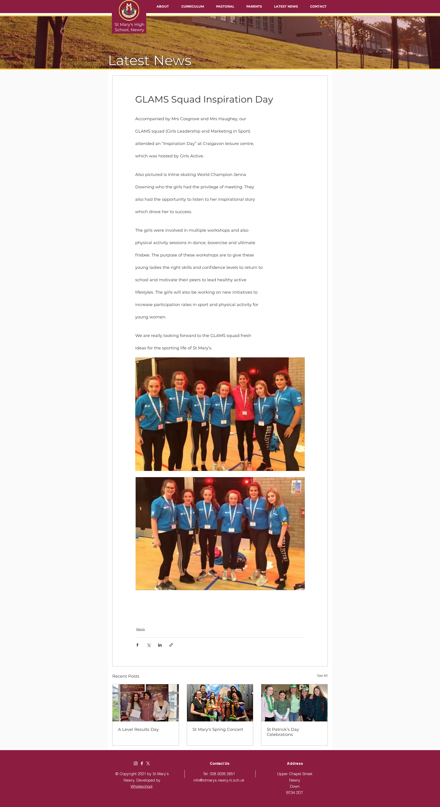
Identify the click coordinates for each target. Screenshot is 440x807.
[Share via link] (171, 645)
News (140, 629)
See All (322, 675)
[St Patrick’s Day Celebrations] (294, 702)
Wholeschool (141, 786)
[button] (162, 6)
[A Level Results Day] (146, 702)
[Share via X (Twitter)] (148, 645)
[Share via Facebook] (137, 645)
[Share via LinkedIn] (160, 645)
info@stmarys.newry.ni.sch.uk (219, 780)
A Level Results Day (138, 729)
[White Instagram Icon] (135, 763)
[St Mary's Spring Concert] (220, 702)
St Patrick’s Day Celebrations (283, 732)
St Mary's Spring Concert (217, 729)
